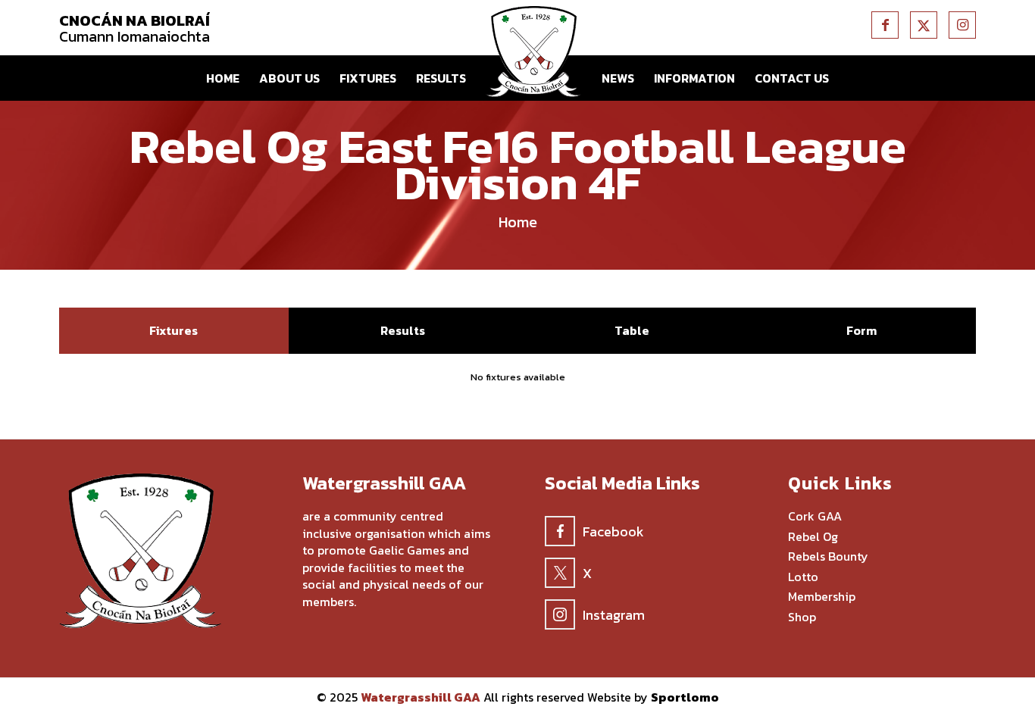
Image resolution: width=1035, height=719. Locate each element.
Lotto (803, 577)
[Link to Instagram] (962, 25)
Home (518, 222)
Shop (802, 617)
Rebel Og (813, 537)
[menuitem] (222, 78)
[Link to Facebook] (885, 25)
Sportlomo (685, 697)
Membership (821, 597)
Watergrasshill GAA (420, 697)
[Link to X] (923, 25)
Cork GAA (815, 516)
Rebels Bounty (828, 557)
